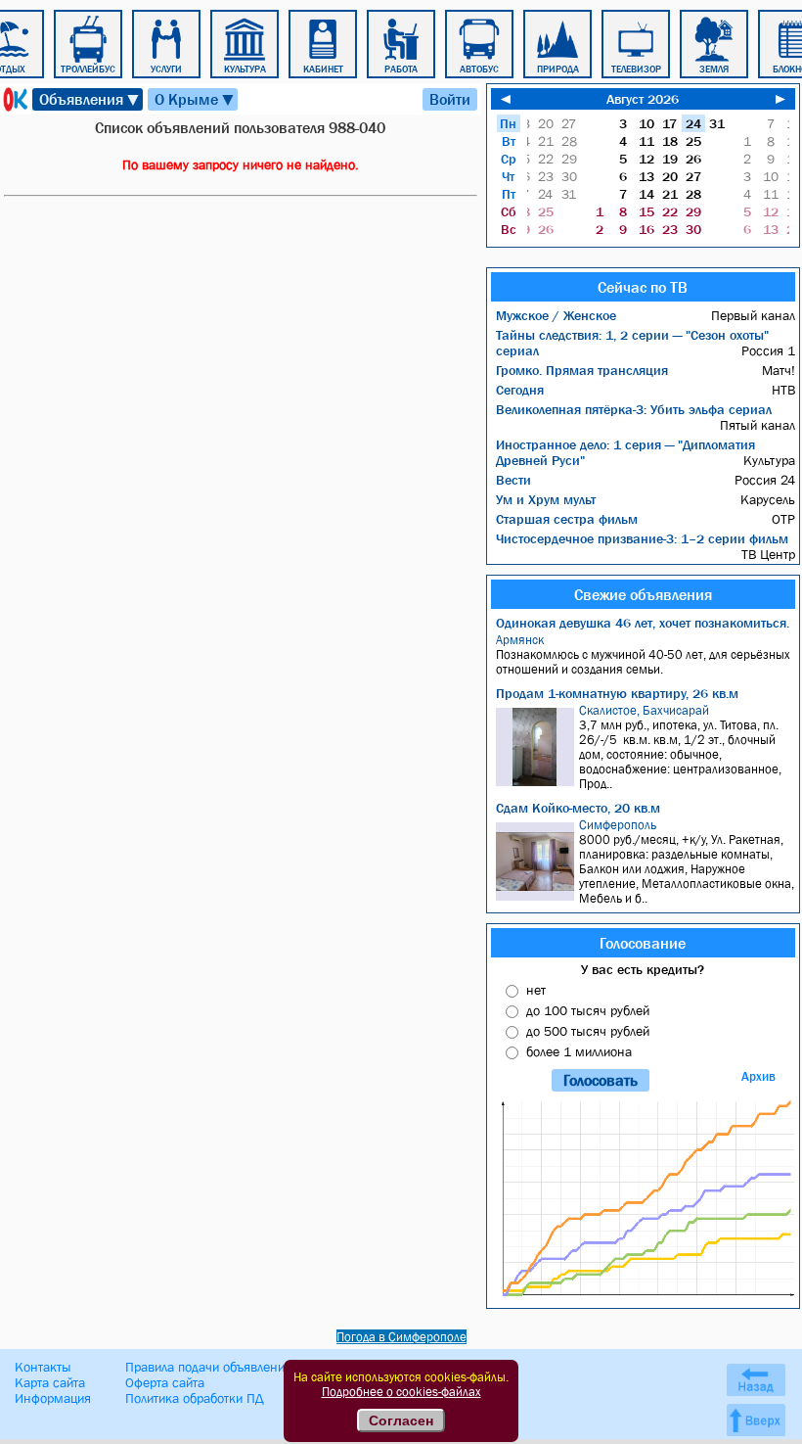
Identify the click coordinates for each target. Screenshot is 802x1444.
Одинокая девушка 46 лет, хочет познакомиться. (642, 622)
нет (536, 990)
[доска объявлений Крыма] (13, 99)
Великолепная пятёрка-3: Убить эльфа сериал (634, 409)
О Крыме (195, 99)
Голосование (643, 943)
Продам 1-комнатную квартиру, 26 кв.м (617, 693)
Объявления (90, 99)
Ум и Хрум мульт (546, 499)
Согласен (401, 1420)
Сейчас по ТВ (643, 287)
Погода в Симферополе (401, 1336)
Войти (449, 99)
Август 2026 (642, 99)
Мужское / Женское (556, 315)
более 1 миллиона (579, 1051)
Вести (513, 480)
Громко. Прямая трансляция (582, 370)
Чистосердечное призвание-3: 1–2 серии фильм (642, 538)
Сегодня (520, 389)
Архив (758, 1076)
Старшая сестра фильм (567, 519)
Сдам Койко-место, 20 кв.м (578, 807)
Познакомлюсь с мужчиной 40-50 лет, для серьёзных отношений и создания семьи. (643, 654)
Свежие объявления (643, 594)
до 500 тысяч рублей (587, 1031)
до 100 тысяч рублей (587, 1010)
